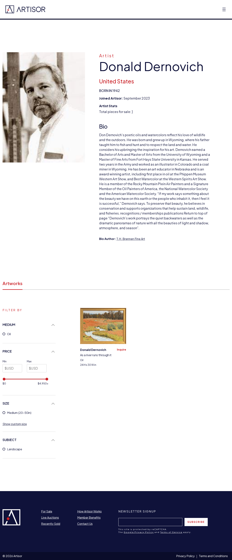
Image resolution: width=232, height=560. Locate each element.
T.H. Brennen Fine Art (130, 239)
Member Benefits (89, 517)
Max (29, 361)
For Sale (46, 511)
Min (5, 361)
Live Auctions (50, 517)
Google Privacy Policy (139, 532)
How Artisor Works (89, 511)
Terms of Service (171, 532)
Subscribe (196, 521)
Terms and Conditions (213, 556)
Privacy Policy (185, 556)
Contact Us (85, 524)
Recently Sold (50, 524)
